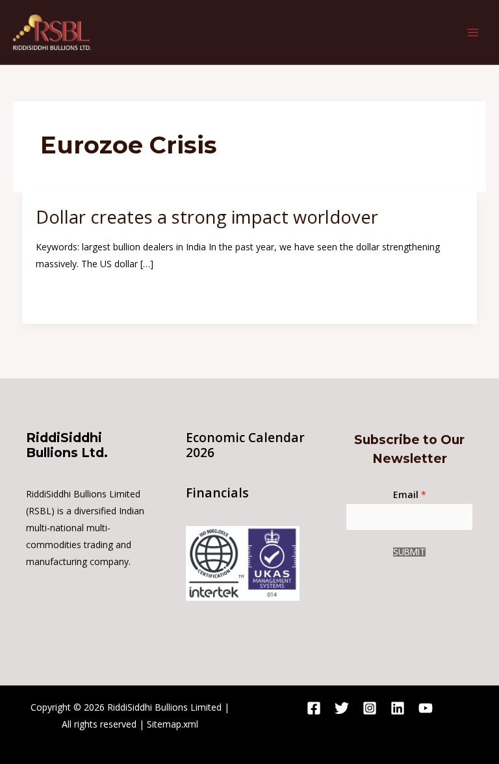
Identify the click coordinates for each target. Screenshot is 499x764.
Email (409, 494)
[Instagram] (370, 708)
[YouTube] (425, 708)
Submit (409, 552)
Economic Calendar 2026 (245, 445)
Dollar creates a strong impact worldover (207, 217)
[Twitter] (342, 708)
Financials (217, 492)
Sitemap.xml (172, 724)
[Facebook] (314, 708)
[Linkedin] (397, 708)
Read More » (63, 294)
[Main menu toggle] (472, 32)
